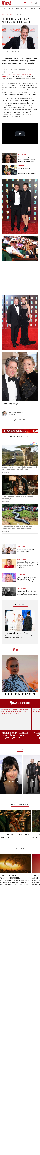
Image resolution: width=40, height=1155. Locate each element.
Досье (20, 749)
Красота (21, 166)
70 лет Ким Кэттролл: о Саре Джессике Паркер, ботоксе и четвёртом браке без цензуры (27, 579)
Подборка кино (20, 804)
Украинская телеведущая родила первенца (25, 550)
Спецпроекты (20, 604)
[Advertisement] (20, 277)
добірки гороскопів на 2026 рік (20, 694)
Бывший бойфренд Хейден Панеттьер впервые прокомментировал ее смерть (27, 593)
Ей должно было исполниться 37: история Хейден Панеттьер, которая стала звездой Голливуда (27, 564)
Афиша (20, 849)
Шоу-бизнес (7, 14)
